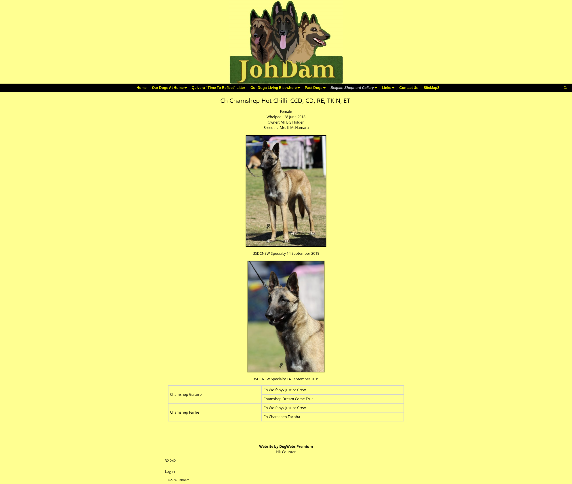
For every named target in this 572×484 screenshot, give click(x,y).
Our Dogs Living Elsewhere (273, 88)
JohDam (184, 480)
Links (386, 88)
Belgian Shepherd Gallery (352, 88)
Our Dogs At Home (168, 88)
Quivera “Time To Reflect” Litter (218, 88)
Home (142, 88)
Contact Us (408, 88)
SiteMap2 (431, 88)
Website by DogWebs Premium (286, 446)
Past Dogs (313, 88)
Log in (170, 471)
